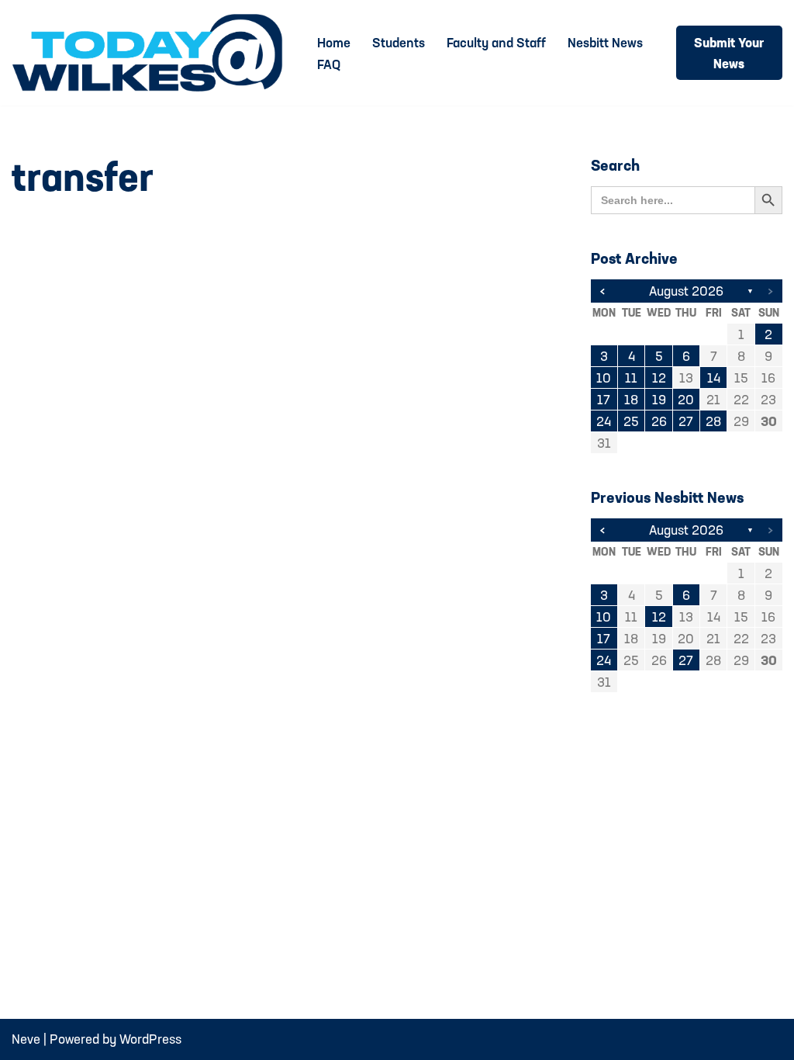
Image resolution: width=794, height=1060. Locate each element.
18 (631, 399)
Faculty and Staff (496, 42)
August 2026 (686, 290)
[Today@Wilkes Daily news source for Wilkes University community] (151, 53)
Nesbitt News (605, 42)
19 (659, 399)
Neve (26, 1039)
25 (631, 421)
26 (659, 421)
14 (713, 377)
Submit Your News (729, 52)
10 (603, 377)
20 (686, 399)
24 (603, 421)
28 (713, 421)
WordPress (150, 1039)
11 (631, 377)
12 (659, 377)
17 (603, 399)
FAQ (328, 64)
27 (685, 421)
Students (398, 42)
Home (333, 42)
